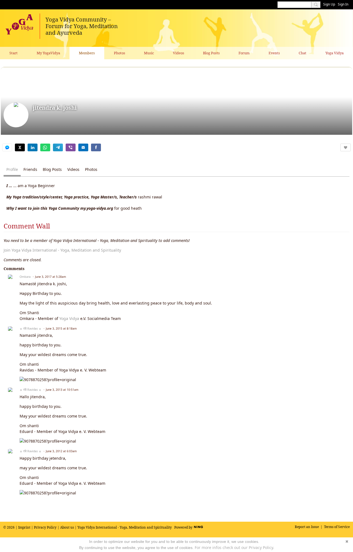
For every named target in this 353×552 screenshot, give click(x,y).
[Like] (345, 147)
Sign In (343, 4)
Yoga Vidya (69, 318)
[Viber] (71, 147)
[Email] (83, 147)
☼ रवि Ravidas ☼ (30, 328)
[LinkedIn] (33, 147)
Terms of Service (337, 526)
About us (67, 527)
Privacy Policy (45, 527)
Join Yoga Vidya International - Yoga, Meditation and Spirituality (62, 250)
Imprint (24, 527)
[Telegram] (58, 147)
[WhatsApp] (45, 147)
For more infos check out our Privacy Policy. (234, 547)
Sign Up (329, 4)
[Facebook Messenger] (7, 147)
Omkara (25, 277)
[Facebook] (96, 147)
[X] (20, 147)
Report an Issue (307, 526)
